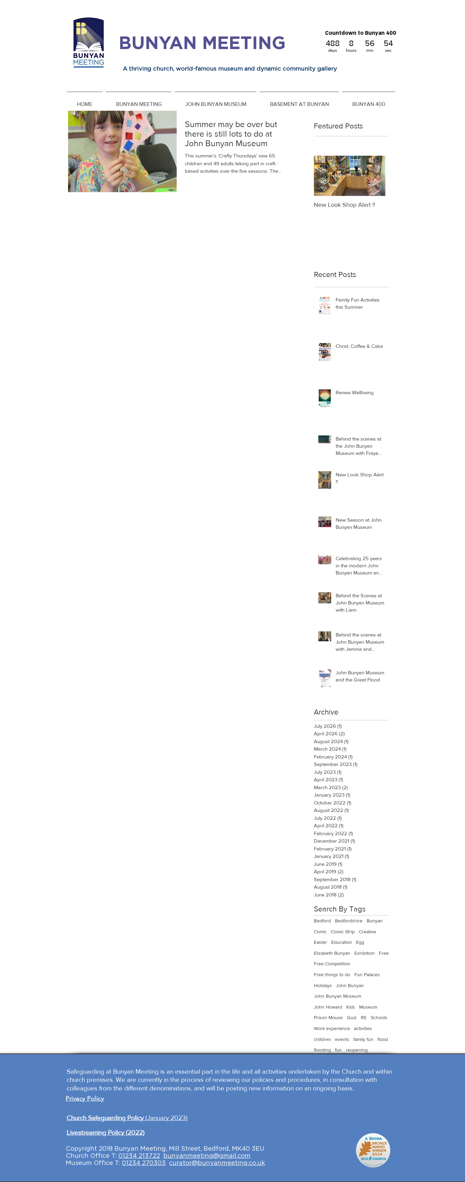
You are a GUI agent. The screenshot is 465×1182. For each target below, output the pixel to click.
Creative (367, 931)
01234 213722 (139, 1155)
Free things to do (332, 974)
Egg (360, 942)
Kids (350, 1007)
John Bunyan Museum (337, 996)
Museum (368, 1007)
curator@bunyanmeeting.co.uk (217, 1163)
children (322, 1039)
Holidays (323, 985)
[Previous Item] (325, 176)
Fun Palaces (367, 974)
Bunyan (375, 920)
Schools (379, 1017)
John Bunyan (350, 985)
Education (341, 942)
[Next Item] (374, 176)
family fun (363, 1039)
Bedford (322, 920)
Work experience (332, 1028)
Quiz (352, 1017)
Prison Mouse (328, 1017)
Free (384, 953)
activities (363, 1028)
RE (364, 1017)
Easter (320, 942)
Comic (320, 931)
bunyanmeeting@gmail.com (207, 1155)
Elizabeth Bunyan (332, 953)
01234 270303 (144, 1163)
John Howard (328, 1007)
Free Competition (332, 963)
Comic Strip (343, 931)
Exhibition (364, 953)
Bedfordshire (349, 920)
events (342, 1039)
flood (383, 1039)
